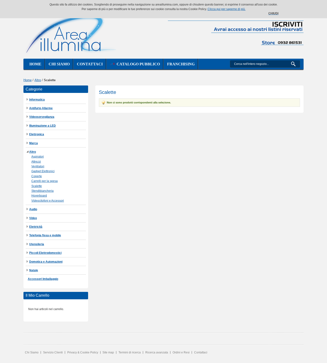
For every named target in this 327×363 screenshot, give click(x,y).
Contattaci (90, 64)
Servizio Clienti (53, 352)
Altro (37, 80)
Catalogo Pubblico (137, 64)
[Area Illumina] (71, 33)
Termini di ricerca (129, 352)
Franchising (181, 64)
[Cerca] (295, 64)
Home (35, 64)
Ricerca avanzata (156, 352)
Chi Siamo (32, 352)
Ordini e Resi (181, 352)
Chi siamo (59, 64)
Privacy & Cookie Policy (82, 352)
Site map (108, 352)
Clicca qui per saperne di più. (227, 9)
